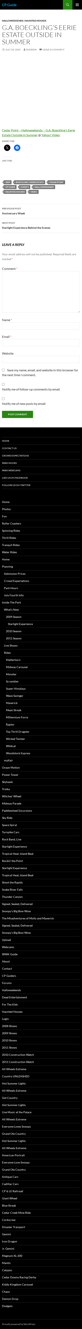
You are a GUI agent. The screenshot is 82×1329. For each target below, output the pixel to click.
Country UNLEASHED (15, 1076)
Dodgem (7, 1306)
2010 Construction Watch (18, 1054)
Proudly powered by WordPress (18, 1324)
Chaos (6, 1291)
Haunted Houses (35, 20)
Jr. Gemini (8, 1248)
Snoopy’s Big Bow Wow (16, 911)
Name (7, 320)
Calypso (7, 1270)
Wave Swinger (14, 695)
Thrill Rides (9, 537)
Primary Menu (77, 5)
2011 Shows (9, 1047)
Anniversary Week (13, 211)
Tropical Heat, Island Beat (17, 853)
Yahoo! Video (50, 135)
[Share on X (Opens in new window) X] (7, 148)
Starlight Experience (20, 624)
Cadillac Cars (10, 1184)
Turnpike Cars (10, 832)
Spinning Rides (11, 530)
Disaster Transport (13, 1227)
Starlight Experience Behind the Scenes (26, 225)
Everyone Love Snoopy (16, 1162)
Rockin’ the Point (12, 861)
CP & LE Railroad (12, 1191)
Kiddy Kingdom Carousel (17, 1284)
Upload (6, 940)
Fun (4, 516)
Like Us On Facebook (15, 477)
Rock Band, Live (11, 839)
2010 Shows (9, 1040)
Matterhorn (13, 660)
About (6, 961)
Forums (7, 983)
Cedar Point (56, 182)
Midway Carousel (17, 667)
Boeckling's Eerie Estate (30, 182)
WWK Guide (10, 954)
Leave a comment (53, 49)
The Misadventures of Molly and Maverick (28, 918)
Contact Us (9, 448)
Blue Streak (9, 1205)
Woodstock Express (18, 753)
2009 (7, 182)
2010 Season (13, 631)
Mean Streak (13, 710)
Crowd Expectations (15, 455)
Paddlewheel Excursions (17, 810)
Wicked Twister (15, 738)
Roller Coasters (11, 523)
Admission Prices (14, 573)
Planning (7, 566)
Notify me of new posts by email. (24, 403)
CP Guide (9, 5)
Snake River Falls (12, 889)
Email (6, 336)
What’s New (11, 609)
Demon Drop (10, 1298)
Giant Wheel (9, 1198)
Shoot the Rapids (12, 882)
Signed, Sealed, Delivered (17, 904)
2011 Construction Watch (18, 1062)
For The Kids (10, 1004)
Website (8, 353)
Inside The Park (11, 602)
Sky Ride (7, 817)
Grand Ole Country (14, 1133)
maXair (8, 760)
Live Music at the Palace (16, 1112)
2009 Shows (9, 1033)
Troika (6, 789)
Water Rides (9, 552)
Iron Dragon (9, 1241)
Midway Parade (11, 803)
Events (25, 187)
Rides (7, 652)
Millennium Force (17, 717)
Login (5, 1018)
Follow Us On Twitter (16, 485)
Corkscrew (9, 1220)
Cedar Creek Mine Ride (16, 1212)
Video (33, 191)
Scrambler (12, 681)
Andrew (31, 49)
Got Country (10, 1097)
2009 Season (13, 616)
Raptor (10, 724)
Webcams (8, 947)
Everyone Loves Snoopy (16, 1126)
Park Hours (9, 462)
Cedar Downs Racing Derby (19, 1277)
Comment (10, 268)
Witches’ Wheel (11, 796)
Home (5, 440)
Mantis (6, 1263)
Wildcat (11, 746)
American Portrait (13, 1155)
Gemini (6, 1234)
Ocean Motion (11, 767)
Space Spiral (9, 825)
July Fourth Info (14, 595)
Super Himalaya (15, 688)
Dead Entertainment (14, 997)
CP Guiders (9, 975)
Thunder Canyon (12, 896)
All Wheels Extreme (14, 1069)
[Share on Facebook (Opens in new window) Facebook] (17, 148)
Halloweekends (12, 20)
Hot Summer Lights (14, 1083)
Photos (6, 509)
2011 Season (13, 638)
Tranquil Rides (11, 545)
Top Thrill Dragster (17, 731)
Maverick (12, 703)
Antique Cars (10, 1176)
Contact (7, 968)
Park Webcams (11, 470)
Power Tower (10, 774)
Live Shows (11, 645)
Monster (11, 674)
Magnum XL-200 (12, 1255)
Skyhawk (7, 782)
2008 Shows (9, 1026)
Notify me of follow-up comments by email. (31, 389)
